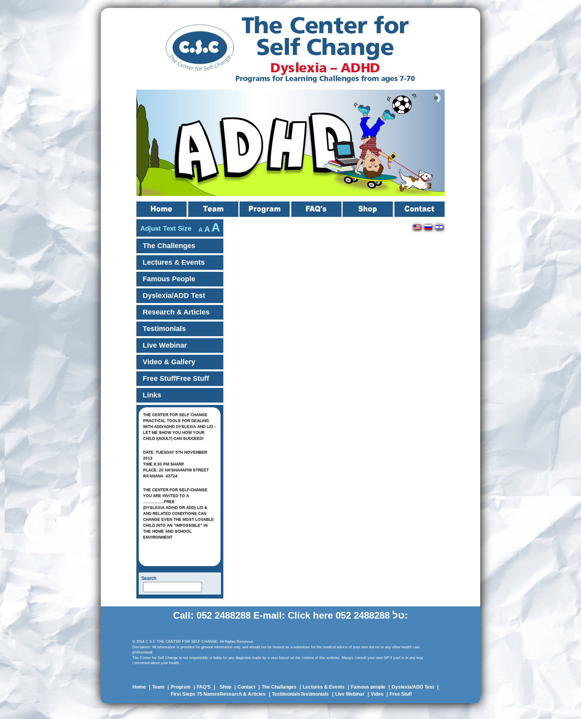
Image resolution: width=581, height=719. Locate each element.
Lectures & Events (174, 262)
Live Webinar (165, 345)
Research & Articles (176, 312)
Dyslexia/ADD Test (174, 295)
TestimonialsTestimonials (300, 694)
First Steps (183, 694)
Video (377, 694)
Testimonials (164, 329)
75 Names (208, 694)
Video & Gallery (169, 362)
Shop (368, 209)
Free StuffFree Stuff (176, 378)
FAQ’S (317, 209)
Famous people (368, 687)
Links (152, 395)
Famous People (169, 279)
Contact (419, 209)
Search (149, 578)
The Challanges (279, 687)
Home (162, 209)
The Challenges (169, 246)
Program (265, 209)
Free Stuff (401, 694)
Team (214, 209)
